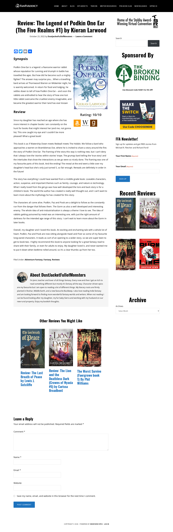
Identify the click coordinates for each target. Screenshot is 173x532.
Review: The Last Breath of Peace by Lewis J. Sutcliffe (32, 378)
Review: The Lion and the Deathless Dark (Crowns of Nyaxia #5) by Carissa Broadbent (61, 380)
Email (17, 470)
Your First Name (127, 156)
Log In (106, 524)
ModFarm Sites (96, 524)
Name (17, 457)
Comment (19, 431)
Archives (119, 306)
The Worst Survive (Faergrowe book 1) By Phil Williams (89, 377)
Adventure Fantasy (34, 259)
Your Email (124, 166)
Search (119, 38)
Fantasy (47, 259)
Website (18, 483)
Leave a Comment (84, 36)
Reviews (56, 259)
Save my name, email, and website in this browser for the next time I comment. (56, 496)
